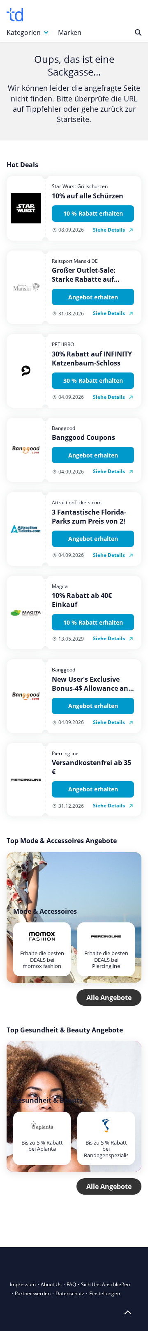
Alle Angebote (109, 997)
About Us (51, 1284)
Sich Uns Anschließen (105, 1284)
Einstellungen (104, 1293)
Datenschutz (70, 1293)
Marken (69, 32)
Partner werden (33, 1293)
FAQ (71, 1284)
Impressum (23, 1284)
